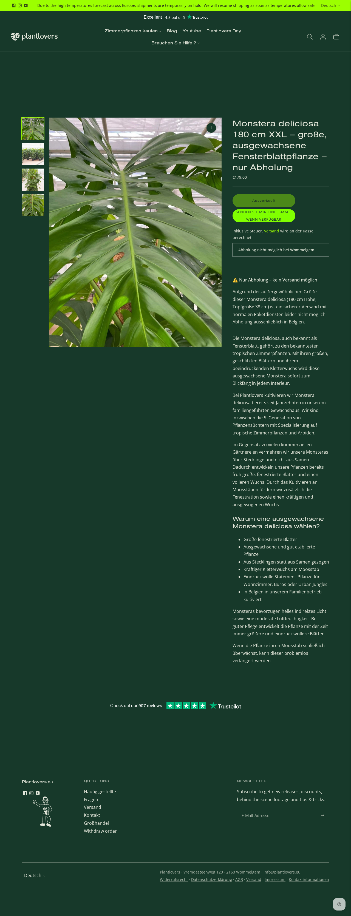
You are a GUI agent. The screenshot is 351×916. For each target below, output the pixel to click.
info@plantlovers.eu (282, 872)
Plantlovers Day (223, 30)
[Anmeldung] (323, 37)
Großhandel (96, 823)
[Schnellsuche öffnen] (310, 37)
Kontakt (92, 815)
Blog (172, 30)
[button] (264, 215)
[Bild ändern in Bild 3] (33, 180)
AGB (239, 879)
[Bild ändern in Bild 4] (33, 205)
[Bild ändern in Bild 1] (33, 129)
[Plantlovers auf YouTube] (26, 5)
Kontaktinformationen (309, 879)
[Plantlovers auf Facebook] (14, 5)
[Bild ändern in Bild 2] (33, 154)
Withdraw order (100, 831)
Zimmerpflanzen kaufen (131, 30)
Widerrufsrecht (174, 879)
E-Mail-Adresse (256, 809)
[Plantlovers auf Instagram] (20, 5)
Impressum (275, 879)
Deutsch (328, 5)
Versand (271, 231)
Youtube (192, 30)
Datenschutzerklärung (211, 879)
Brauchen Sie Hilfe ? (173, 42)
